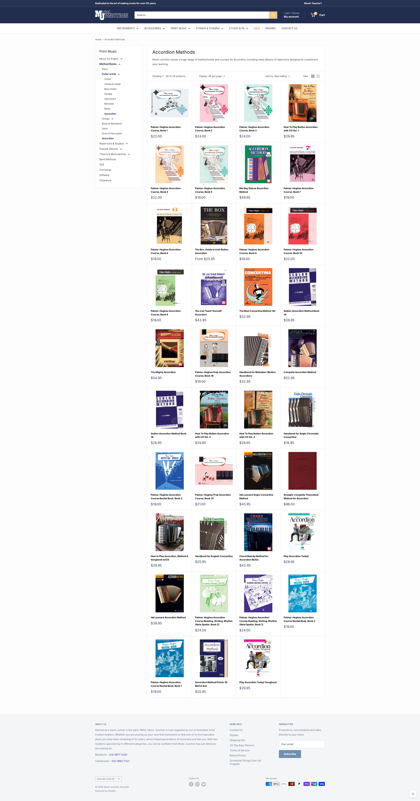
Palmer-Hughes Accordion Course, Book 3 (254, 129)
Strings (106, 118)
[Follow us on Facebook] (191, 784)
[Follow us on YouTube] (203, 784)
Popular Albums (108, 148)
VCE (101, 164)
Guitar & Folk (109, 74)
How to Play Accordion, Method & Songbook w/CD (169, 558)
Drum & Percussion (112, 133)
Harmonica (110, 98)
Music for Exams (109, 58)
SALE (257, 28)
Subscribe (290, 754)
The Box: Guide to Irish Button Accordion (211, 251)
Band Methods (107, 159)
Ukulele (108, 93)
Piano (105, 69)
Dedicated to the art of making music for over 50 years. (125, 3)
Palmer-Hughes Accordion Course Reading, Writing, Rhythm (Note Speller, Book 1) (258, 621)
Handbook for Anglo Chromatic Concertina (301, 435)
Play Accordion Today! (296, 556)
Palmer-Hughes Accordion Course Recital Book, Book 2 (299, 619)
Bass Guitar (110, 89)
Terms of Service (240, 750)
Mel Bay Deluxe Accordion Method (254, 190)
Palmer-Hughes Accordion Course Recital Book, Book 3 (166, 496)
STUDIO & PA (236, 28)
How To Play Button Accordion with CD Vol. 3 (212, 435)
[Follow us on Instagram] (197, 784)
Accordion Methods (115, 39)
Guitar (107, 78)
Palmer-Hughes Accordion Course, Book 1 (166, 129)
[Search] (273, 15)
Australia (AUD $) (105, 779)
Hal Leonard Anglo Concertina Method (256, 496)
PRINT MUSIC (179, 28)
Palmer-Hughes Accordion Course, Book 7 (299, 190)
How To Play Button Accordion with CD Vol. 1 (301, 129)
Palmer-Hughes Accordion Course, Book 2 (210, 129)
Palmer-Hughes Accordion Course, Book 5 (210, 190)
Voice (105, 128)
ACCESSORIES (152, 28)
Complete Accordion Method (300, 372)
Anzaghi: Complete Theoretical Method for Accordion (301, 496)
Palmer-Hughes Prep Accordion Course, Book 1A (213, 496)
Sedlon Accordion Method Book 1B (168, 435)
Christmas (105, 169)
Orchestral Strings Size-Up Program (245, 762)
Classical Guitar (112, 84)
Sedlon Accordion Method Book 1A (301, 312)
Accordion (110, 113)
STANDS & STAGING (208, 28)
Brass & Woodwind (112, 123)
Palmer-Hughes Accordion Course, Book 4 (166, 190)
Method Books (108, 64)
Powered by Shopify (105, 791)
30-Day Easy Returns (242, 745)
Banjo (107, 108)
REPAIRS (271, 28)
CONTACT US (289, 28)
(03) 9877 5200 (118, 754)
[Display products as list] (318, 76)
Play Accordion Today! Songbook (258, 682)
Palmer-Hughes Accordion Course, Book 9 (166, 312)
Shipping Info (237, 740)
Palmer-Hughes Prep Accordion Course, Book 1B (213, 374)
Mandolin (109, 103)
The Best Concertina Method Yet (257, 310)
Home (98, 39)
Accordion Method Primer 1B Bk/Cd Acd (211, 684)
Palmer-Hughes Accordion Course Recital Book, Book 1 (166, 684)
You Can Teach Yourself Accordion (208, 312)
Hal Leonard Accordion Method (168, 617)
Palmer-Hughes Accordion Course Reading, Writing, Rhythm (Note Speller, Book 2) (214, 621)
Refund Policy (238, 755)
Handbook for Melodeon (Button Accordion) (257, 374)
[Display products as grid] (312, 76)
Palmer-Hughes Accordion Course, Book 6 (166, 251)
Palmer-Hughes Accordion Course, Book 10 (299, 251)
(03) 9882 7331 (120, 761)
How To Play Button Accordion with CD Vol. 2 (256, 435)
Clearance (105, 180)
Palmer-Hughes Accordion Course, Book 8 (254, 251)
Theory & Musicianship (113, 154)
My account (291, 16)
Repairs (234, 735)
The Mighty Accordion (163, 372)
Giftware (104, 175)
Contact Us (236, 730)
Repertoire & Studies (112, 143)
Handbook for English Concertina (214, 556)
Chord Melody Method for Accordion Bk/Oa (253, 558)
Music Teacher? (313, 3)
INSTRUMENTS (126, 28)
